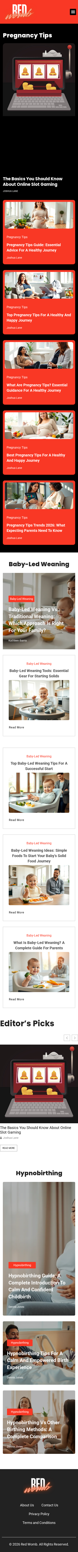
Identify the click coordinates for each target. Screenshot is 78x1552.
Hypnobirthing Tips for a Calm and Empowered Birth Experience (38, 1360)
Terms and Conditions (39, 1523)
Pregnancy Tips (17, 237)
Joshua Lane (10, 1137)
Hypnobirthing (22, 1265)
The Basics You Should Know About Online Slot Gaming (32, 181)
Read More (8, 1148)
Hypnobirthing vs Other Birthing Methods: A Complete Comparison (33, 1429)
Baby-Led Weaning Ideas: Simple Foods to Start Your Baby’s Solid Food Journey (39, 855)
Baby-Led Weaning (21, 599)
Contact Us (49, 1505)
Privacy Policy (39, 1514)
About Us (27, 1505)
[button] (73, 12)
